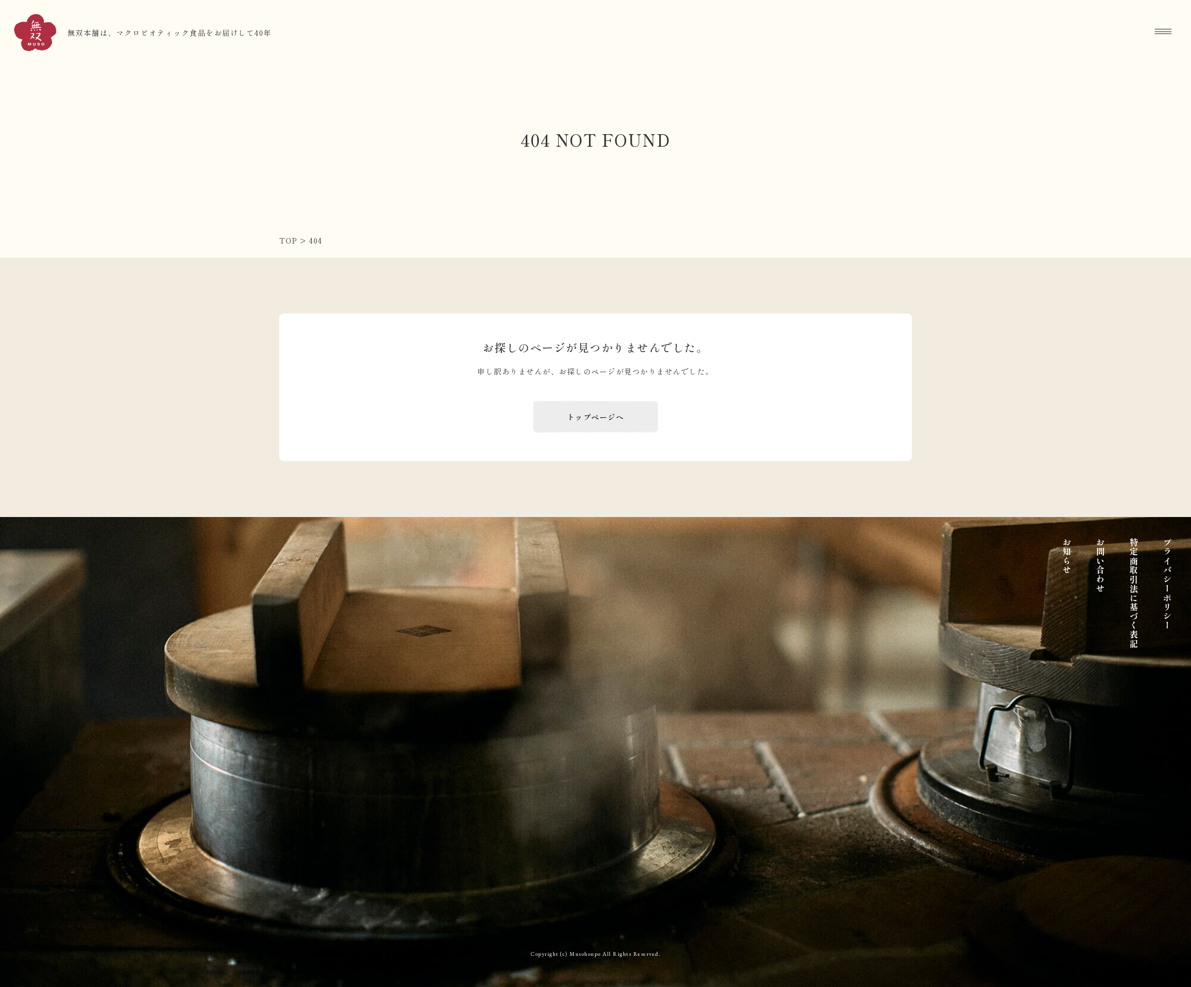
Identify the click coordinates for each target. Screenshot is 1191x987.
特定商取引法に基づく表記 (1134, 593)
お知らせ (1067, 556)
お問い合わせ (1100, 565)
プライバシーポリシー (1167, 584)
